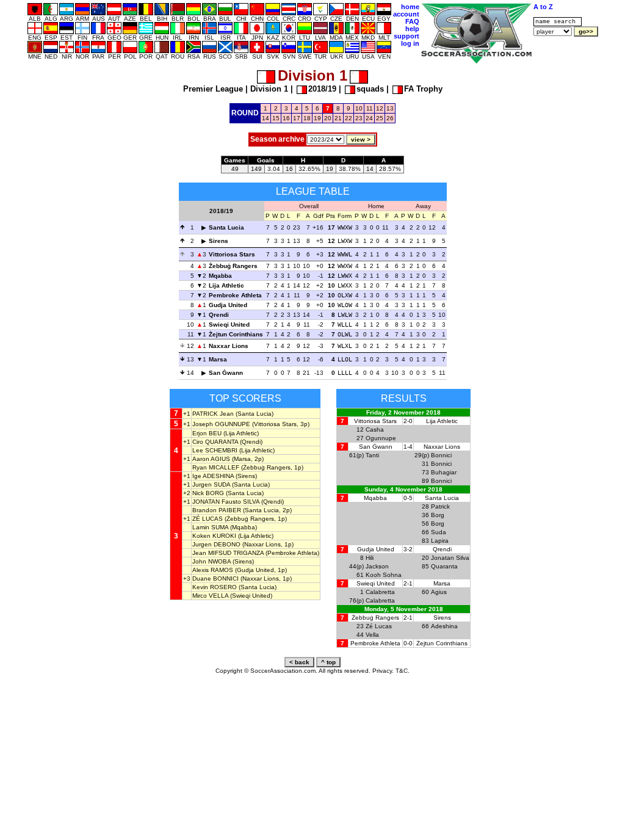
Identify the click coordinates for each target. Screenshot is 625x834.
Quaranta (444, 566)
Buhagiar (444, 472)
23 (359, 118)
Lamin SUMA (210, 527)
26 (390, 118)
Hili (370, 557)
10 (359, 108)
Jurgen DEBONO (216, 544)
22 (348, 118)
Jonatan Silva (450, 557)
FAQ (412, 21)
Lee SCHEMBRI (214, 450)
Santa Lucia (226, 227)
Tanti (372, 455)
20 (327, 118)
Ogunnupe (381, 438)
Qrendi (219, 314)
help (412, 28)
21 (338, 118)
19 (317, 118)
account (406, 14)
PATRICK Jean (213, 413)
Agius (439, 592)
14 (265, 118)
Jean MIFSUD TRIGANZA (228, 552)
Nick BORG (208, 493)
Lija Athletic (226, 285)
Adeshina (444, 626)
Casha (375, 429)
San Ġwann (226, 372)
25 (379, 118)
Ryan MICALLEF (215, 467)
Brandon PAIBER (216, 510)
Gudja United (228, 305)
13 (390, 108)
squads (370, 88)
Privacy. (383, 670)
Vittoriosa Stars (232, 254)
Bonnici (441, 455)
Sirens (218, 241)
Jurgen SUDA (211, 484)
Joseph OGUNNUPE (221, 424)
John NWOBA (211, 561)
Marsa (218, 359)
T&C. (403, 670)
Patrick (440, 506)
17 (296, 118)
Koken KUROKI (214, 535)
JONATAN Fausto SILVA (225, 501)
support (406, 36)
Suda (438, 532)
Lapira (440, 540)
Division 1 (269, 88)
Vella (372, 634)
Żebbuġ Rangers (233, 266)
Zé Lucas (379, 626)
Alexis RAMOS (212, 570)
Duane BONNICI (215, 578)
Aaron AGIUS (211, 458)
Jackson (377, 566)
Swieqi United (229, 324)
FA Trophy (423, 88)
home (410, 6)
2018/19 (322, 88)
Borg (437, 515)
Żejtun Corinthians (236, 334)
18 (307, 118)
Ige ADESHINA (213, 476)
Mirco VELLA (210, 595)
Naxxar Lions (228, 346)
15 (276, 118)
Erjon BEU (207, 433)
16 (286, 118)
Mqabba (220, 275)
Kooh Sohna (384, 574)
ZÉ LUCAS (207, 518)
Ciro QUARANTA (215, 441)
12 (379, 108)
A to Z (543, 6)
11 (369, 108)
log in (410, 43)
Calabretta (380, 592)
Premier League (213, 88)
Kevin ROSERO (214, 587)
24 (369, 118)
